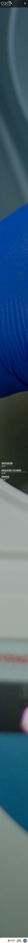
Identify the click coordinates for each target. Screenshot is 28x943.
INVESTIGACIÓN (7, 463)
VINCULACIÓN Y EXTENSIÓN (11, 470)
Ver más (3, 466)
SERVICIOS (5, 477)
